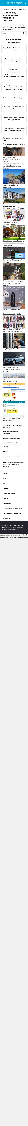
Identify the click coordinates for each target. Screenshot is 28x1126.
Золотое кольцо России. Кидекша (14, 98)
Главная (5, 473)
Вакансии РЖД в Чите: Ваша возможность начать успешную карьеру (12, 445)
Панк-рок (5, 451)
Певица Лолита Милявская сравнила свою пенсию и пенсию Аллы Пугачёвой (13, 464)
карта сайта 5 (13, 537)
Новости (5, 498)
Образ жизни (7, 503)
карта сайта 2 (12, 535)
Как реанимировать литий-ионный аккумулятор (14, 60)
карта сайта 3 (22, 535)
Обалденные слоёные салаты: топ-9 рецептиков (14, 119)
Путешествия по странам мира (12, 508)
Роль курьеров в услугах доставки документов (12, 426)
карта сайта (4, 535)
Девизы (5, 488)
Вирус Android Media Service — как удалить (14, 49)
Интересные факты (9, 493)
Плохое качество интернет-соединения (11, 432)
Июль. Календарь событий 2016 (12, 438)
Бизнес (5, 478)
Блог (4, 483)
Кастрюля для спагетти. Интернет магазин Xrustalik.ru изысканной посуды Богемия (14, 87)
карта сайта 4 (4, 537)
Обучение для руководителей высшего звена (14, 457)
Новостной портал (14, 2)
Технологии (6, 518)
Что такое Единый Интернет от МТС (14, 108)
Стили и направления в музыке (12, 513)
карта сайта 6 (23, 537)
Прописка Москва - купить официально (13, 9)
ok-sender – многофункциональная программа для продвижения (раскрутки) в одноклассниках (14, 73)
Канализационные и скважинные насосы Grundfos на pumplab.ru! (14, 130)
